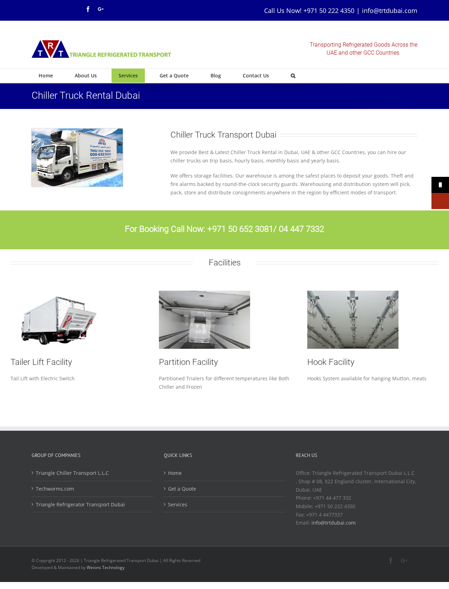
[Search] (293, 76)
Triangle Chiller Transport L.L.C (72, 473)
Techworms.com (55, 488)
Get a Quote (182, 488)
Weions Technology (106, 567)
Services (177, 504)
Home (175, 473)
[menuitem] (50, 76)
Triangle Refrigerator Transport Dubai (80, 504)
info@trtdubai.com (389, 10)
